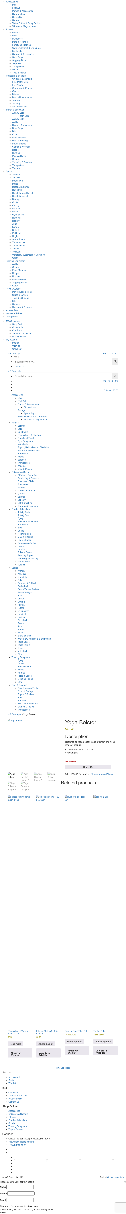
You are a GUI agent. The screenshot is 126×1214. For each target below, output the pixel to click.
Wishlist (16, 345)
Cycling (15, 205)
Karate (15, 226)
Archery (16, 174)
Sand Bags (17, 57)
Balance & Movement (22, 125)
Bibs (14, 4)
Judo (14, 223)
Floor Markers (19, 137)
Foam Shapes (19, 143)
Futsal (15, 211)
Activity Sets (18, 118)
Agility (15, 121)
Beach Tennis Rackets (23, 192)
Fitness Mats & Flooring (29, 434)
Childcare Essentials (22, 78)
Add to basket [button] (45, 1043)
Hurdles (16, 152)
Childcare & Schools (16, 75)
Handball (16, 217)
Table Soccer (18, 242)
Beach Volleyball (20, 196)
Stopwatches (18, 13)
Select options (74, 1041)
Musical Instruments (22, 97)
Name (3, 1186)
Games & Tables (14, 313)
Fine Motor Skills (20, 81)
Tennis (15, 248)
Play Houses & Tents (22, 291)
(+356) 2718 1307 (109, 353)
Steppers (16, 63)
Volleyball (16, 251)
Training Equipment (15, 260)
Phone (3, 1193)
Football (16, 208)
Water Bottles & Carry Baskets (26, 23)
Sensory (16, 103)
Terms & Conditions (21, 333)
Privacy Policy (19, 336)
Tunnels (16, 168)
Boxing (15, 199)
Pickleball (16, 233)
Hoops (15, 149)
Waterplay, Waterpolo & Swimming (28, 254)
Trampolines (18, 66)
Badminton (17, 180)
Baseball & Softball (21, 186)
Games (15, 91)
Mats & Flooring (20, 41)
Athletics (16, 177)
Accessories (12, 1)
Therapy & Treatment (28, 505)
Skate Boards (18, 239)
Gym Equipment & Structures (26, 47)
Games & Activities (21, 146)
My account (11, 339)
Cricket (15, 202)
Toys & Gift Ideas (20, 297)
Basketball (17, 189)
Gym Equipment (25, 441)
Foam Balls (23, 115)
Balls (14, 35)
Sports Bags (18, 17)
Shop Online (18, 324)
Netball (15, 230)
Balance (16, 32)
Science (16, 100)
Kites (14, 300)
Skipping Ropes (20, 60)
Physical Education (15, 109)
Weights (16, 69)
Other (15, 257)
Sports (9, 171)
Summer (16, 304)
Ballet (15, 183)
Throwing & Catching (22, 162)
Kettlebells (17, 50)
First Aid (16, 7)
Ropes (15, 159)
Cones (15, 134)
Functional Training (21, 44)
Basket (15, 342)
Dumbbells (17, 38)
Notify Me (88, 767)
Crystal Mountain (115, 1177)
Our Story (17, 330)
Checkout (17, 348)
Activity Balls (18, 112)
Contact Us (17, 327)
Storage (16, 20)
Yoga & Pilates (19, 72)
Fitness (9, 29)
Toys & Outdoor (13, 288)
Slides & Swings (20, 294)
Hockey (16, 220)
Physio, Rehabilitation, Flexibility (33, 447)
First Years (17, 84)
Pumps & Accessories (22, 10)
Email (3, 1200)
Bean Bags (17, 128)
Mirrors (15, 94)
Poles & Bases (19, 155)
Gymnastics (18, 214)
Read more (15, 1043)
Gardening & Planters (22, 88)
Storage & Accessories (23, 54)
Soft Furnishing (19, 106)
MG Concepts (13, 321)
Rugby (15, 236)
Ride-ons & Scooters (22, 307)
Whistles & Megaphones (24, 26)
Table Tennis (18, 245)
